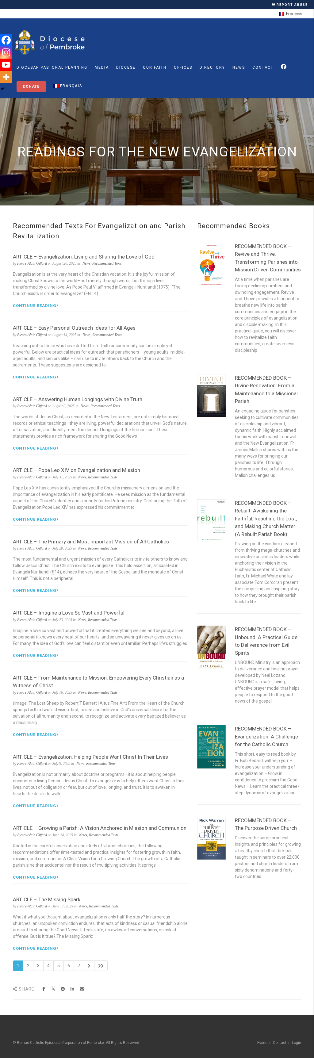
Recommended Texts (107, 263)
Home (262, 1043)
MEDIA (102, 67)
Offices (183, 67)
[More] (6, 77)
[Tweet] (53, 989)
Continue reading (34, 305)
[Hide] (2, 88)
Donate (31, 86)
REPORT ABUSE (291, 4)
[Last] (101, 965)
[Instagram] (6, 52)
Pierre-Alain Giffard (32, 263)
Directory (212, 67)
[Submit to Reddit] (63, 989)
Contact (263, 67)
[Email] (82, 989)
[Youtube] (6, 65)
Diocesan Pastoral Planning (52, 67)
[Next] (89, 965)
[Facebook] (6, 40)
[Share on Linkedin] (72, 989)
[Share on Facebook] (44, 989)
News (238, 67)
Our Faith (155, 67)
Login (296, 1043)
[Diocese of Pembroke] (50, 43)
